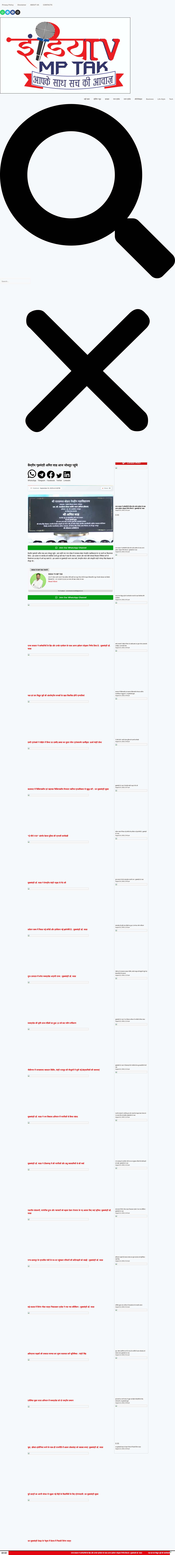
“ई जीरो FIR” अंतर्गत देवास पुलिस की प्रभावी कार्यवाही (48, 836)
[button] (87, 191)
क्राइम (107, 99)
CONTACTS (47, 5)
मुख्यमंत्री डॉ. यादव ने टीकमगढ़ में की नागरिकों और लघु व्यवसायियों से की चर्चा (56, 1163)
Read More (52, 581)
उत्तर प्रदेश (127, 99)
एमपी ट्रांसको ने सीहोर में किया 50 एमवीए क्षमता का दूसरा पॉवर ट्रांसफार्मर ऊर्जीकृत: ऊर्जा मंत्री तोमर (65, 742)
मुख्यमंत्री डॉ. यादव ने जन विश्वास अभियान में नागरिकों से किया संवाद (53, 1117)
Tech (171, 99)
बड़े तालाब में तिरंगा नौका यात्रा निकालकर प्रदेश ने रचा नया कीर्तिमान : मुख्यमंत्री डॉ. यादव (61, 1307)
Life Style (161, 99)
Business (150, 99)
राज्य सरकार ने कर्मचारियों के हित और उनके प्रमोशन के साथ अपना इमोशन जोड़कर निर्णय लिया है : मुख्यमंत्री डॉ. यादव (68, 1553)
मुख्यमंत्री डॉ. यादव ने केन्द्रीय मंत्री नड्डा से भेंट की (47, 883)
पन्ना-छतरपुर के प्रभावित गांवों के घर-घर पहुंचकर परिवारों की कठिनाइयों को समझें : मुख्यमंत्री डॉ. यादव (65, 1260)
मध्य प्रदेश (116, 99)
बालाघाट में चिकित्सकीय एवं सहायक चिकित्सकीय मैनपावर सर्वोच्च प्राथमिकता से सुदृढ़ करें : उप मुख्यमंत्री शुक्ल (68, 789)
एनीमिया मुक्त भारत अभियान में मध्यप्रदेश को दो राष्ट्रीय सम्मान (50, 1400)
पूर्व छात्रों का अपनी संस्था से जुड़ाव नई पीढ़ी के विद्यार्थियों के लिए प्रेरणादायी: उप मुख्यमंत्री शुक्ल (63, 1494)
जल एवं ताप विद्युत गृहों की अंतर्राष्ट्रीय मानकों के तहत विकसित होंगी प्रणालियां (56, 695)
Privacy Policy (7, 5)
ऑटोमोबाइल (138, 99)
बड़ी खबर (87, 99)
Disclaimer (22, 5)
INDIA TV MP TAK (55, 574)
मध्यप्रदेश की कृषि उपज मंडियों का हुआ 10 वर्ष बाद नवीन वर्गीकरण (52, 1023)
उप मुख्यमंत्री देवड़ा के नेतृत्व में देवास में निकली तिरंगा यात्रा (49, 1541)
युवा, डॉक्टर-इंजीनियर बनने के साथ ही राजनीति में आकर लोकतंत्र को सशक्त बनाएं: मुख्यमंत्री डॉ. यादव (65, 1447)
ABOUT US (34, 5)
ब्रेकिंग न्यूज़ (97, 99)
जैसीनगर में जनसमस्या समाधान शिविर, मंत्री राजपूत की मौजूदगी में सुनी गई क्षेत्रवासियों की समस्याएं (64, 1070)
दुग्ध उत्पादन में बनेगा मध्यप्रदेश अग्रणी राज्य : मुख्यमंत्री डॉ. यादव (52, 976)
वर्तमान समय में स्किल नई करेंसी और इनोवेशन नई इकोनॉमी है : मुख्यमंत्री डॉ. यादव (57, 929)
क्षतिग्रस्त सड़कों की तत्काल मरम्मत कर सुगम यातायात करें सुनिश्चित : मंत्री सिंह (57, 1354)
